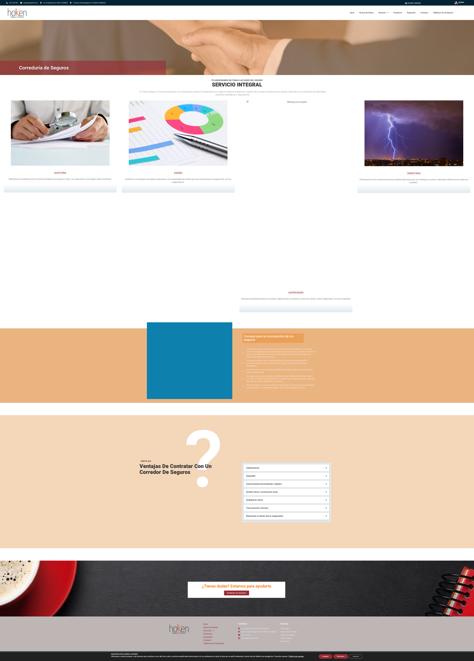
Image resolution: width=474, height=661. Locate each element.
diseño (178, 173)
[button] (286, 468)
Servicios (382, 13)
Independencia (252, 468)
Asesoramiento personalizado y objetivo (264, 484)
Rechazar (340, 656)
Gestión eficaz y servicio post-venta (262, 492)
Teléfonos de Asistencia (443, 13)
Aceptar (325, 656)
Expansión (411, 13)
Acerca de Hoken (366, 13)
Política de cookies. (296, 656)
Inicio (352, 13)
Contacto (424, 13)
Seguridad (250, 476)
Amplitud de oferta (254, 500)
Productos (397, 13)
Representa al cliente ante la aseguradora (264, 516)
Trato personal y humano (257, 508)
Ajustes (356, 656)
